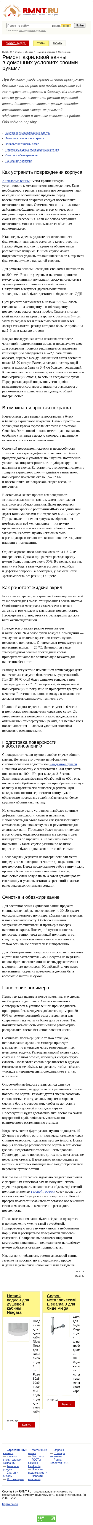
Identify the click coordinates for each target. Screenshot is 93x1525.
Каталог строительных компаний (12, 1460)
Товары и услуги (11, 1468)
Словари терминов (57, 1455)
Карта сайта (10, 1504)
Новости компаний (35, 1477)
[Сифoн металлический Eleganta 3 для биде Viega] (58, 1336)
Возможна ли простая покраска (24, 138)
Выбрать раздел (16, 43)
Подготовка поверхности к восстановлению (32, 149)
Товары (57, 43)
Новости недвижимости (37, 1471)
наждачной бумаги (63, 764)
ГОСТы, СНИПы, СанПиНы (35, 1463)
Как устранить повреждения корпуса (27, 132)
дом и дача (53, 15)
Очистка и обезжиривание (21, 155)
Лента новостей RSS (59, 1461)
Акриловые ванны (16, 180)
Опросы (59, 1450)
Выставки (38, 1456)
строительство (29, 15)
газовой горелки (43, 1191)
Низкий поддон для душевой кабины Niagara (18, 1304)
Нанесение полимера (18, 161)
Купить (26, 1424)
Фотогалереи (15, 1479)
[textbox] (39, 25)
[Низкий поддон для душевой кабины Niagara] (18, 1340)
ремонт (42, 15)
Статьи (41, 43)
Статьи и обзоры (10, 1474)
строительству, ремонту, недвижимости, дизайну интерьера (41, 1494)
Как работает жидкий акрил (22, 144)
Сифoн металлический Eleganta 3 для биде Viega (62, 1302)
